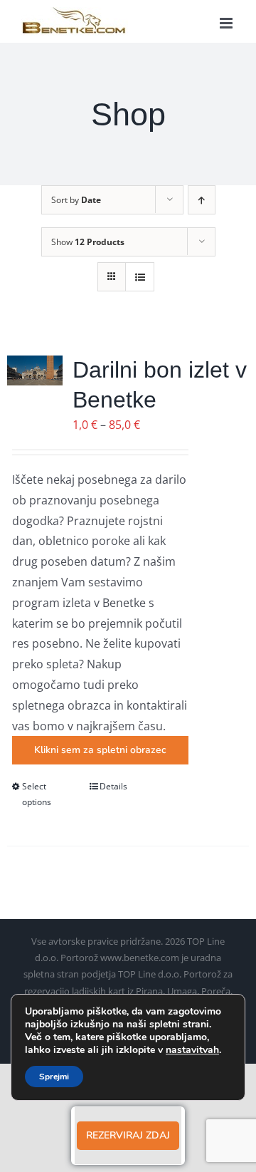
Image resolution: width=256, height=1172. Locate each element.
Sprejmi (54, 1076)
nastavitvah (192, 1050)
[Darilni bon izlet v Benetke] (35, 370)
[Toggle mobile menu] (227, 23)
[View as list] (140, 277)
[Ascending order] (201, 199)
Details (113, 786)
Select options (36, 794)
